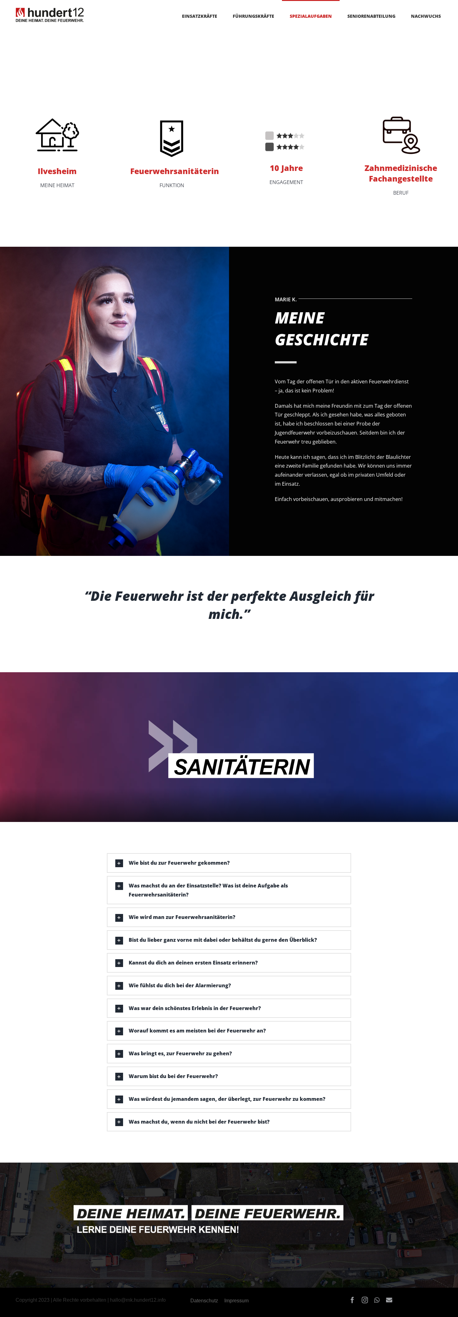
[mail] (389, 1300)
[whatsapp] (377, 1300)
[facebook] (352, 1300)
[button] (13, 1303)
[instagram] (365, 1300)
